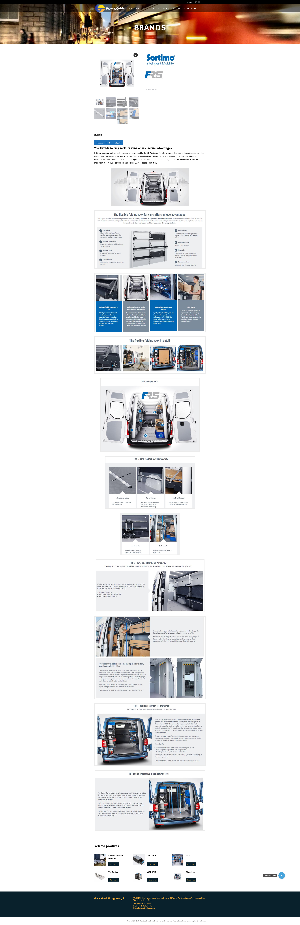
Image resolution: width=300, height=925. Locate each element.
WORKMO (151, 872)
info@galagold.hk (147, 908)
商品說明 (98, 135)
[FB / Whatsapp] (281, 875)
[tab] (98, 134)
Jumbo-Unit (152, 855)
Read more (113, 864)
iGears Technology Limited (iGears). (193, 921)
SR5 (187, 855)
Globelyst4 (190, 872)
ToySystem (113, 872)
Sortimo (154, 89)
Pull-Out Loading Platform (115, 857)
